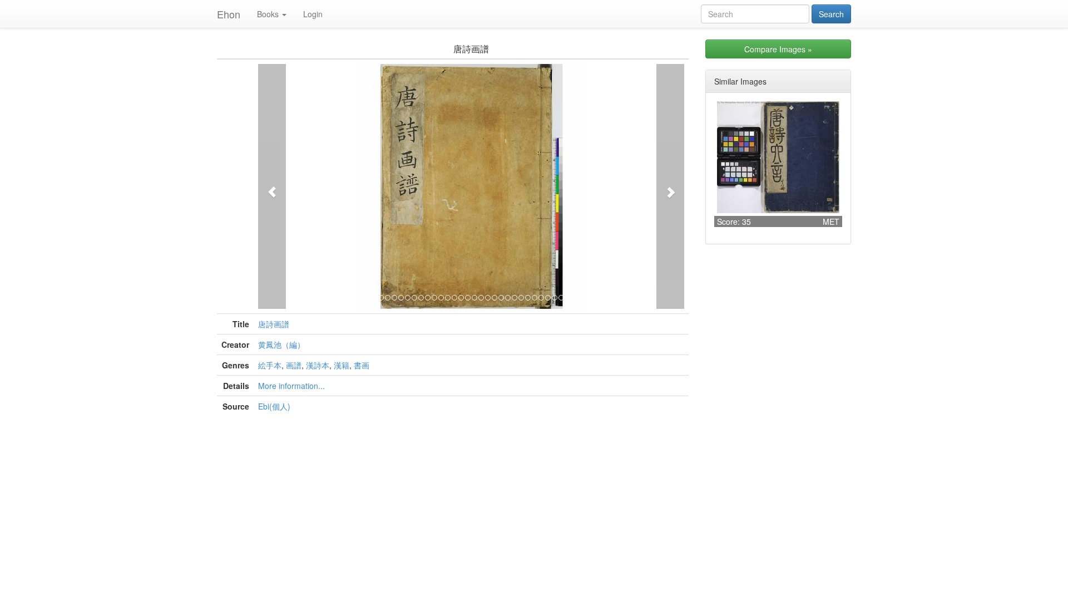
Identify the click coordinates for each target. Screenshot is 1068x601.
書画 (361, 365)
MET (831, 221)
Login (313, 13)
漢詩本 (317, 365)
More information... (291, 385)
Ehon (228, 14)
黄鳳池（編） (281, 344)
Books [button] (268, 13)
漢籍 (341, 365)
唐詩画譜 (273, 323)
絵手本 (269, 365)
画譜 (293, 365)
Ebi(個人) (274, 406)
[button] (272, 186)
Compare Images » (778, 49)
